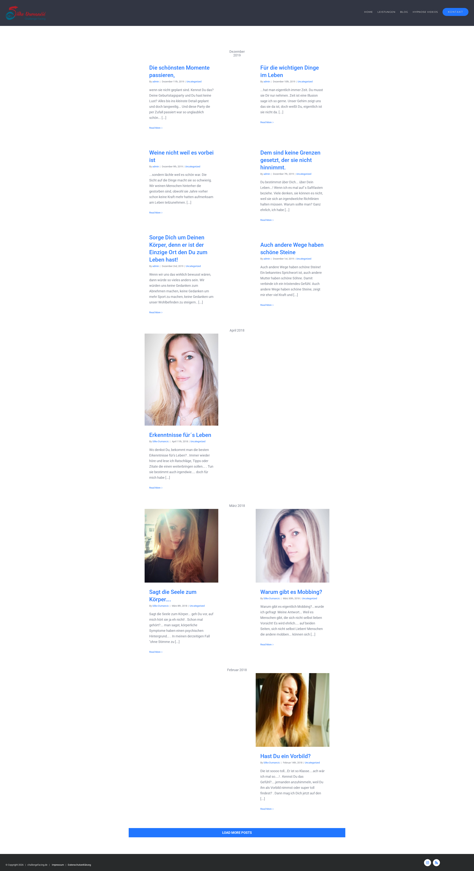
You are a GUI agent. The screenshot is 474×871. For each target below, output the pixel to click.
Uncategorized (193, 81)
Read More (155, 127)
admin (155, 81)
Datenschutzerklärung (79, 864)
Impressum (58, 864)
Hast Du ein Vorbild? (292, 710)
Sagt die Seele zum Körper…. (181, 545)
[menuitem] (371, 12)
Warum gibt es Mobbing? (292, 545)
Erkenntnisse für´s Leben (181, 379)
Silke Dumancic (160, 441)
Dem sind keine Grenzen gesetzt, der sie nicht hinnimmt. (290, 160)
